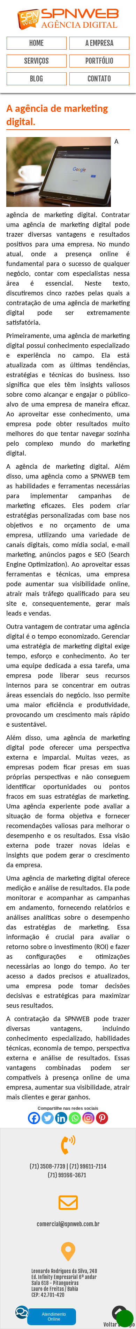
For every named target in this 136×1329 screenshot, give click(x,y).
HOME (36, 43)
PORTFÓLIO (99, 61)
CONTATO (99, 78)
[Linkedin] (61, 1118)
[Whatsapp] (75, 1118)
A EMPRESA (99, 43)
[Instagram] (88, 1118)
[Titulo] (68, 28)
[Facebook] (34, 1118)
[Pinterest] (102, 1118)
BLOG (36, 78)
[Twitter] (47, 1118)
